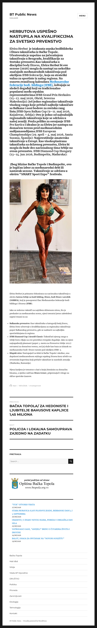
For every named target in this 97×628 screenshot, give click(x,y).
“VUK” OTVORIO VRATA (23, 504)
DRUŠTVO (14, 579)
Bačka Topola (16, 555)
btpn (15, 386)
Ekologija (14, 602)
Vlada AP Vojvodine (19, 573)
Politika (13, 584)
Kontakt (13, 613)
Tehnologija (15, 608)
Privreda (13, 590)
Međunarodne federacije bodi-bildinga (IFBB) (39, 83)
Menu (82, 16)
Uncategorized (35, 386)
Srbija (12, 567)
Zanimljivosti (16, 596)
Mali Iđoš (14, 561)
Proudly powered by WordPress (35, 621)
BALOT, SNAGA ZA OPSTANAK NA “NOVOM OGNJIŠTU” (38, 538)
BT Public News (23, 14)
